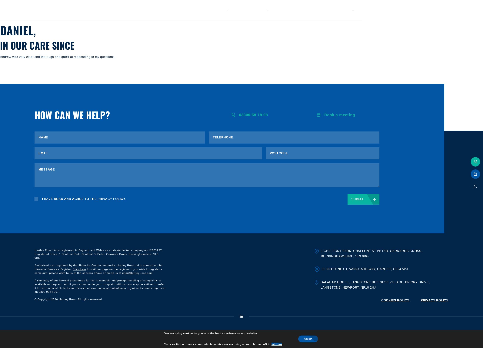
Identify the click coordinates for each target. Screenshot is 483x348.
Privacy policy (434, 300)
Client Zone (338, 10)
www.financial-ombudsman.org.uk (113, 288)
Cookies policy (395, 300)
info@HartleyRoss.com (137, 272)
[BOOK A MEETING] (475, 174)
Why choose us (297, 10)
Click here (79, 269)
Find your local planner (393, 10)
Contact (442, 10)
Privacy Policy (111, 199)
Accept (308, 339)
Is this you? (253, 10)
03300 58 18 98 (253, 115)
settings (276, 344)
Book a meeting (339, 115)
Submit (357, 199)
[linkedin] (241, 316)
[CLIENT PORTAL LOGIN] (475, 186)
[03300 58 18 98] (475, 162)
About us (215, 10)
